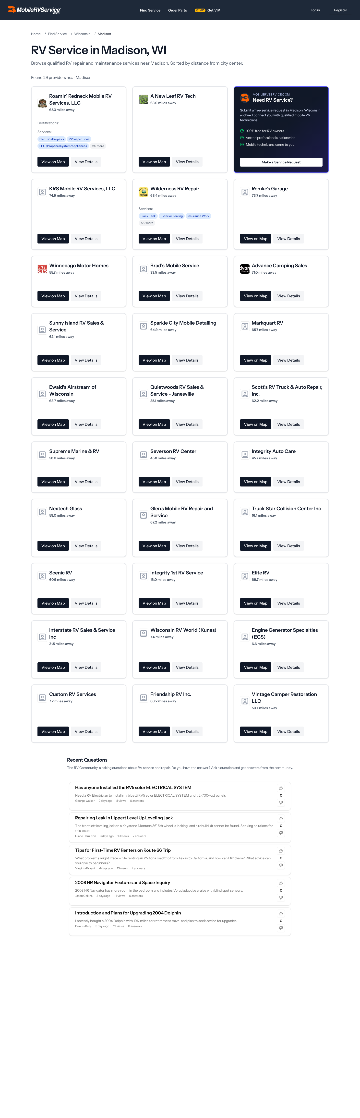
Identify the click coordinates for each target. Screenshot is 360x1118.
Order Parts (177, 10)
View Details (86, 161)
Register (340, 10)
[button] (281, 129)
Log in (315, 10)
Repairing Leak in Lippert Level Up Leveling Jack (124, 818)
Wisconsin (82, 34)
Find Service (150, 10)
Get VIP (210, 10)
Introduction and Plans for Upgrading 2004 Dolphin (128, 913)
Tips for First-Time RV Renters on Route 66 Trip (123, 850)
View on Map (53, 161)
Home (36, 34)
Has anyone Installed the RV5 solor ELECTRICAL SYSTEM (133, 787)
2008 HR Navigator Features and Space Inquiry (122, 882)
